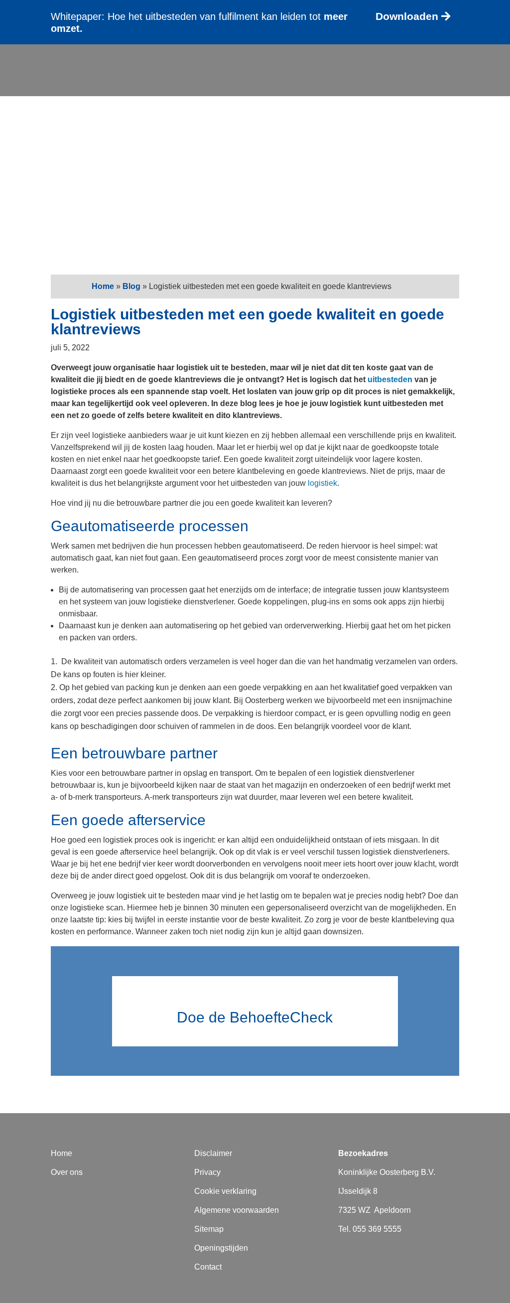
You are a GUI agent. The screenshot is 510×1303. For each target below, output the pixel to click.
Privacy (207, 1172)
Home (103, 286)
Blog (476, 70)
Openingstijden (221, 1248)
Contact (470, 85)
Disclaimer (213, 1153)
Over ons (417, 85)
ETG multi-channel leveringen (350, 70)
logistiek (322, 483)
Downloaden (407, 16)
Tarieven (441, 70)
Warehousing (250, 70)
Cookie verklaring (225, 1191)
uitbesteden (390, 379)
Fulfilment (186, 70)
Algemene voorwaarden (236, 1210)
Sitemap (209, 1229)
